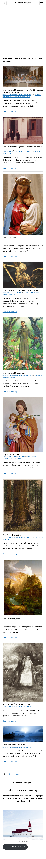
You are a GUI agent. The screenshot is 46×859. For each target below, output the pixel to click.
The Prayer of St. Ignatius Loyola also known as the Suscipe (23, 148)
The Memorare (9, 237)
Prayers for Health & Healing (14, 240)
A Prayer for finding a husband (16, 704)
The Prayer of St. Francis (14, 372)
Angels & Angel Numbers (12, 292)
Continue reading (10, 111)
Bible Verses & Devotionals (13, 621)
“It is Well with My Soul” (14, 744)
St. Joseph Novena (11, 454)
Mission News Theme (16, 856)
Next (17, 774)
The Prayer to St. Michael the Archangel (21, 290)
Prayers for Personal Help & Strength (17, 95)
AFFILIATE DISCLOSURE (15, 847)
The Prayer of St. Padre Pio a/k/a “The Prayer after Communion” (23, 91)
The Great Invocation (12, 535)
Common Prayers (23, 2)
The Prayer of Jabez (11, 618)
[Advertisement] (23, 32)
